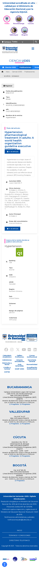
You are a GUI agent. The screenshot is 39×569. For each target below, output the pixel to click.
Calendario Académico (7, 356)
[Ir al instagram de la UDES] (11, 350)
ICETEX (7, 372)
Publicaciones (25, 67)
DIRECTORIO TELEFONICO (19, 540)
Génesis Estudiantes (19, 360)
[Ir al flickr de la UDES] (28, 350)
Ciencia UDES (10, 67)
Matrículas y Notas (7, 363)
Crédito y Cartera (7, 368)
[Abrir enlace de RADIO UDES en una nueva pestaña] (6, 559)
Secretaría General (32, 360)
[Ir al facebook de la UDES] (5, 350)
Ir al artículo (13, 152)
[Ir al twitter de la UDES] (16, 350)
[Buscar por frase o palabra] (36, 41)
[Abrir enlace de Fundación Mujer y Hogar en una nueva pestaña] (24, 559)
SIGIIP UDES (19, 369)
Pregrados (15, 404)
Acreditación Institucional (32, 368)
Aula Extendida (19, 365)
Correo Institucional (32, 356)
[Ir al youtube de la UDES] (22, 350)
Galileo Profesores (19, 356)
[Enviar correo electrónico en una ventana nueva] (20, 520)
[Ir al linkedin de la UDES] (34, 350)
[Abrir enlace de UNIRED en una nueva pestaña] (15, 559)
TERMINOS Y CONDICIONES (19, 535)
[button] (4, 564)
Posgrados (26, 404)
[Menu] (33, 48)
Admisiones (7, 360)
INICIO (19, 530)
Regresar (8, 86)
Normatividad (32, 364)
